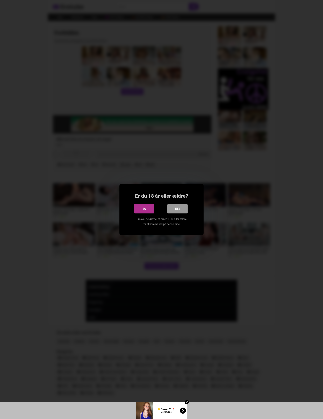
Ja (144, 208)
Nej (177, 208)
